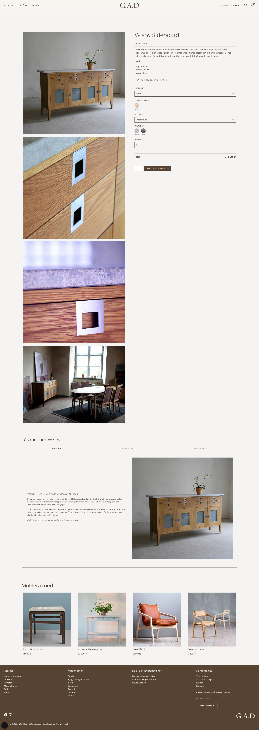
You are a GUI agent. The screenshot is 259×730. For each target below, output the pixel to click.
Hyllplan (137, 140)
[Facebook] (6, 715)
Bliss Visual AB (61, 724)
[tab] (57, 448)
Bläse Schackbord (33, 649)
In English (224, 5)
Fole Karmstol (196, 649)
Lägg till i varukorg (157, 168)
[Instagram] (11, 715)
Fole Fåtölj (139, 649)
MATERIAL (143, 88)
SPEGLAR (143, 114)
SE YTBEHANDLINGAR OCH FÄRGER (151, 80)
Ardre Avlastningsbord (91, 649)
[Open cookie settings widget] (4, 725)
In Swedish (235, 5)
